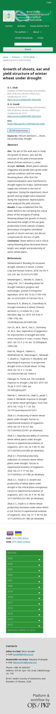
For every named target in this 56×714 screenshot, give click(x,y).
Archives (21, 25)
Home (5, 57)
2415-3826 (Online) (21, 541)
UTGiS (40, 37)
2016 (10, 608)
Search (28, 49)
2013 (10, 624)
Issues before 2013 (39, 25)
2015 (10, 613)
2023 (10, 569)
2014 (10, 619)
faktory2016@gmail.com (25, 662)
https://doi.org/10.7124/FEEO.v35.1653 (26, 123)
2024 (10, 564)
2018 (10, 597)
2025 (10, 558)
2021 (10, 580)
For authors (21, 31)
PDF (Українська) (20, 130)
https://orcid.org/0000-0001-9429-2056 (24, 99)
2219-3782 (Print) (20, 538)
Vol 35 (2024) (28, 57)
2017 (10, 602)
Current (9, 25)
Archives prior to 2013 (21, 630)
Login (49, 2)
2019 (10, 591)
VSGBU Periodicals (24, 37)
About (36, 31)
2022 (10, 575)
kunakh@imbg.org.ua (23, 654)
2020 (10, 586)
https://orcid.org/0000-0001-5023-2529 (24, 116)
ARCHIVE (12, 552)
